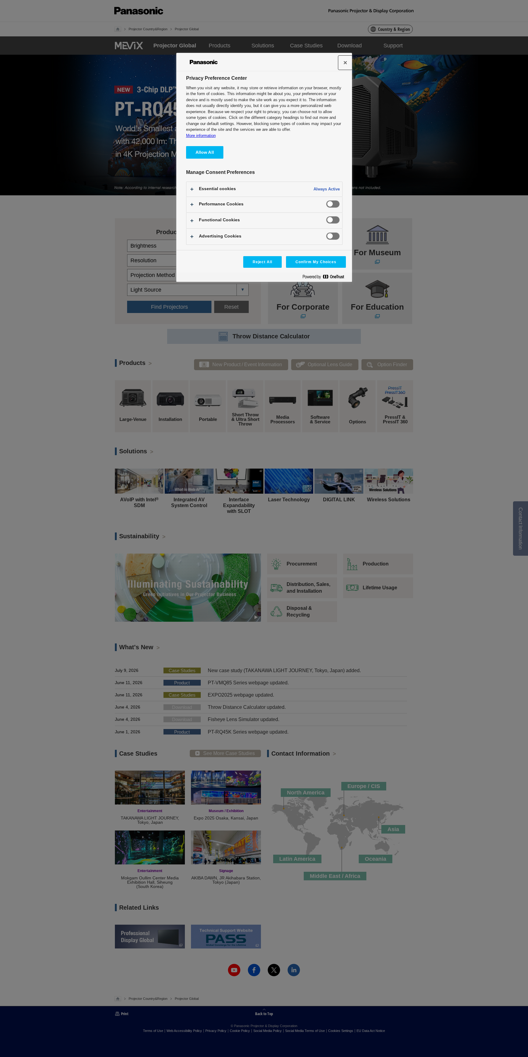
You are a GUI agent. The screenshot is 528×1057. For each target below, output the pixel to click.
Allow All (205, 152)
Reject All (263, 262)
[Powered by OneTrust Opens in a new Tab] (325, 278)
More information (201, 135)
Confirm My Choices (315, 262)
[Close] (345, 62)
